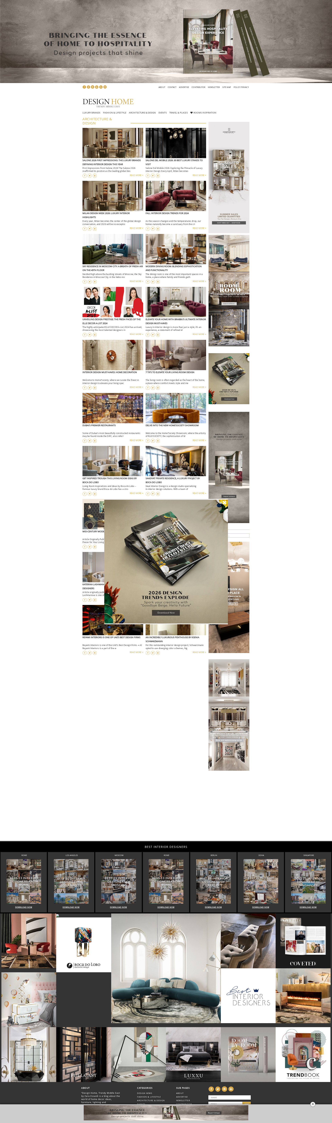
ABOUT (162, 87)
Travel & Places (178, 112)
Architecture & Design (142, 112)
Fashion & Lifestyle (114, 112)
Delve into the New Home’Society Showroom (172, 425)
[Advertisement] (104, 809)
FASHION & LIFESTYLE (149, 1096)
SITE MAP (226, 87)
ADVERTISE (184, 87)
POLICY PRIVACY (241, 87)
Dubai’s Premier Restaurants (99, 425)
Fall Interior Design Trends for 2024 (167, 213)
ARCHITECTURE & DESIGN (151, 1100)
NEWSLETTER (214, 87)
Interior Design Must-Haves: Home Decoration (109, 372)
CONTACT (172, 87)
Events (163, 112)
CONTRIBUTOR (198, 87)
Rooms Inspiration (204, 112)
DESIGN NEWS (144, 1093)
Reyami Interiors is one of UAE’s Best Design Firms (111, 637)
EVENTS (141, 1104)
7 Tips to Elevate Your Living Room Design (170, 372)
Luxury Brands (91, 112)
